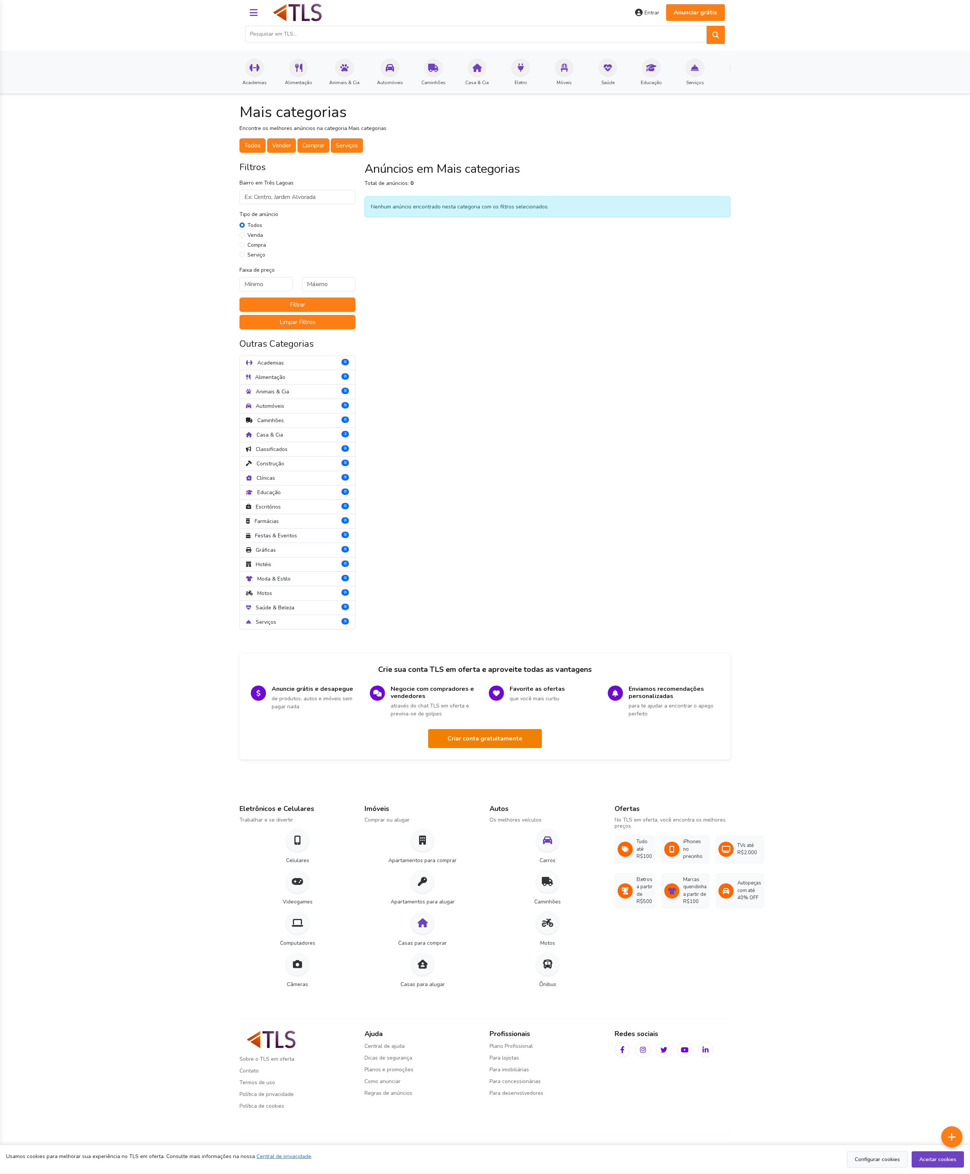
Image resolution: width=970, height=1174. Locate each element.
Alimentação (299, 376)
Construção (300, 463)
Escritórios (300, 506)
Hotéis (300, 564)
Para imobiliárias (509, 1069)
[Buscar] (716, 35)
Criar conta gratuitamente (485, 738)
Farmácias (299, 520)
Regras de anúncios (388, 1093)
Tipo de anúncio (258, 214)
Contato (249, 1070)
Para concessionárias (515, 1081)
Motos (301, 592)
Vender (281, 145)
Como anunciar (383, 1081)
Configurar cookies (877, 1159)
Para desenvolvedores (516, 1093)
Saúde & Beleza (300, 607)
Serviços (347, 145)
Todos (252, 145)
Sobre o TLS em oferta (266, 1059)
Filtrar (297, 305)
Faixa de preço (257, 270)
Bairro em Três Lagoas (266, 182)
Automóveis (300, 405)
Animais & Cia (300, 391)
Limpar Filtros (298, 322)
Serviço (256, 254)
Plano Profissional (511, 1046)
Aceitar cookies (937, 1159)
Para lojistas (504, 1057)
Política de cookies (261, 1106)
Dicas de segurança (388, 1057)
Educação (301, 492)
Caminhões (301, 420)
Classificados (300, 448)
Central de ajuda (385, 1046)
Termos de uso (257, 1082)
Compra (256, 245)
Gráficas (300, 549)
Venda (255, 235)
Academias (301, 362)
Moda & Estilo (301, 578)
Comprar (313, 145)
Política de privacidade (266, 1094)
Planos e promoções (389, 1069)
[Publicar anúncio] (951, 1136)
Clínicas (300, 477)
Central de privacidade (284, 1156)
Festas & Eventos (299, 535)
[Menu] (253, 12)
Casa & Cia (300, 434)
